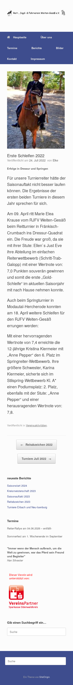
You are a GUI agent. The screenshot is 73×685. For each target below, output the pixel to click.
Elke (55, 160)
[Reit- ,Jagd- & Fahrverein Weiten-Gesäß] (36, 12)
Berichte (36, 48)
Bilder (59, 48)
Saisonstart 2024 (17, 485)
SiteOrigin (44, 676)
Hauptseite (19, 37)
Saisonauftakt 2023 (18, 496)
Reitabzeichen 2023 (18, 502)
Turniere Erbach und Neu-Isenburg (27, 507)
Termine (12, 48)
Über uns (46, 37)
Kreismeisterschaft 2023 (21, 491)
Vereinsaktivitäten (36, 425)
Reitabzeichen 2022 (36, 444)
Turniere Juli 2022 (36, 459)
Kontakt (12, 59)
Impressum (38, 59)
